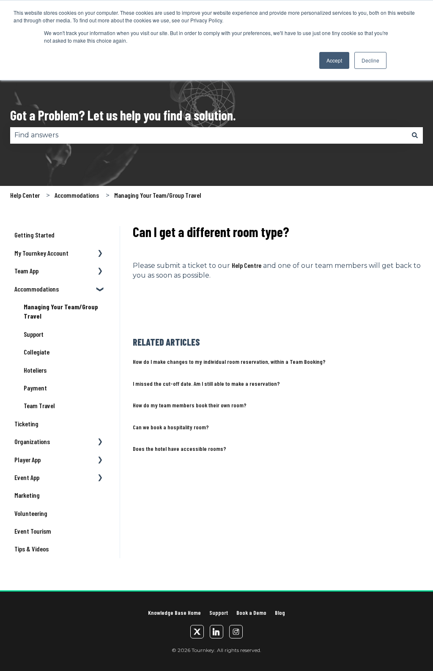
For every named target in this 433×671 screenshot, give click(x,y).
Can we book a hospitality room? (171, 427)
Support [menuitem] (34, 334)
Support (218, 612)
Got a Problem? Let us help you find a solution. (123, 115)
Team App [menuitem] (26, 271)
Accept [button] (334, 60)
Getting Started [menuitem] (34, 235)
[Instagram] (236, 631)
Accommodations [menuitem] (36, 289)
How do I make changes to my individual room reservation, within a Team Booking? (229, 361)
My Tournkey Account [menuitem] (41, 253)
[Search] (415, 135)
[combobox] (208, 135)
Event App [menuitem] (26, 477)
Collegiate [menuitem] (36, 352)
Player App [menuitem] (27, 460)
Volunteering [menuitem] (30, 513)
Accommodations (77, 195)
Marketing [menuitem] (27, 495)
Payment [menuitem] (35, 388)
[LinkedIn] (216, 631)
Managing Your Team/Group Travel (157, 195)
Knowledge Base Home (174, 612)
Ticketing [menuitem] (26, 424)
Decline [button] (370, 60)
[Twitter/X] (197, 631)
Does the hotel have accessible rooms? (179, 448)
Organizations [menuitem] (32, 441)
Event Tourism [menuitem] (32, 531)
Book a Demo (251, 612)
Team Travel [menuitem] (39, 405)
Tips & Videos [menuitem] (31, 549)
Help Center (25, 195)
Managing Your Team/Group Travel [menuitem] (61, 311)
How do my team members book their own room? (190, 405)
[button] (100, 253)
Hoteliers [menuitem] (35, 370)
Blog (280, 612)
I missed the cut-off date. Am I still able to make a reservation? (206, 383)
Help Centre (246, 265)
